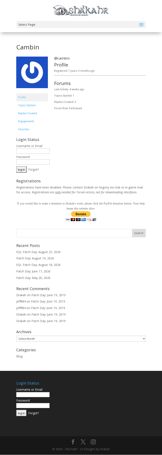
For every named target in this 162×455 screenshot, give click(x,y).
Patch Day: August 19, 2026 (35, 258)
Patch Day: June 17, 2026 (33, 271)
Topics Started (26, 105)
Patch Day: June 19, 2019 (48, 295)
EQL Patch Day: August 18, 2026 (38, 265)
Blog (19, 356)
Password (23, 157)
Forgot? (33, 169)
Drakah (21, 295)
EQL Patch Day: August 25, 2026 (38, 252)
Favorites (23, 129)
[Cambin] (32, 91)
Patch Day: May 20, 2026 (33, 278)
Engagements (26, 121)
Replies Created (27, 113)
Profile (22, 97)
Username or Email (29, 146)
